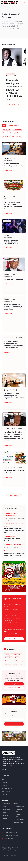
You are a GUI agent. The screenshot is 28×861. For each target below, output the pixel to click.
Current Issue (6, 129)
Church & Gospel (12, 125)
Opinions (5, 136)
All (4, 125)
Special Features (16, 136)
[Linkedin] (6, 769)
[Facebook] (3, 769)
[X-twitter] (9, 769)
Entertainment (18, 129)
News (11, 132)
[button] (14, 495)
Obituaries (20, 132)
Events (5, 132)
